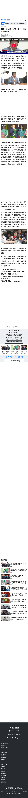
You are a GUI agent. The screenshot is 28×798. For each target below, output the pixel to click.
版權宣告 (3, 759)
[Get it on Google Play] (18, 788)
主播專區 (3, 771)
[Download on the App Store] (9, 788)
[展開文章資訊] (25, 35)
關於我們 (3, 745)
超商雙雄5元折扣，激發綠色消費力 (14, 340)
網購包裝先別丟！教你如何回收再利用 (14, 343)
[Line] (10, 738)
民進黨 (3, 327)
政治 (5, 26)
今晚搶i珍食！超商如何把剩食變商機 (14, 341)
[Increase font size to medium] (20, 20)
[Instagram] (15, 738)
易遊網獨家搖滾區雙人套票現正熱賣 (14, 334)
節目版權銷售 (4, 775)
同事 (20, 327)
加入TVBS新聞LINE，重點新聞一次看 (14, 358)
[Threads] (12, 738)
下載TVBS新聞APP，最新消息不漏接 (14, 356)
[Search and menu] (25, 20)
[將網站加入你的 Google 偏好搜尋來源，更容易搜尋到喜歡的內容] (14, 360)
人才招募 (3, 770)
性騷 (16, 327)
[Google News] (20, 738)
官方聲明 (3, 781)
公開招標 (3, 777)
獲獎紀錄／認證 (4, 783)
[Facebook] (7, 738)
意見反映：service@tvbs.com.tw (14, 733)
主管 (12, 327)
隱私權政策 (3, 754)
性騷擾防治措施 (4, 756)
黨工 (8, 327)
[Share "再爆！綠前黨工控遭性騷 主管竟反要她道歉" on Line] (23, 20)
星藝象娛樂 (3, 773)
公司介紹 (3, 766)
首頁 (2, 26)
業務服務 (3, 779)
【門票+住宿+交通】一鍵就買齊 (14, 335)
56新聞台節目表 (4, 747)
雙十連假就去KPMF (14, 332)
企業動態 (3, 768)
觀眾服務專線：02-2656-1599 (14, 734)
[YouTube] (18, 738)
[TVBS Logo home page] (5, 20)
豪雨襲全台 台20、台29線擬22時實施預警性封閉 (15, 23)
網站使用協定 (4, 757)
